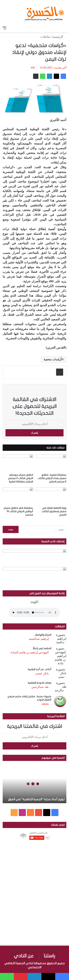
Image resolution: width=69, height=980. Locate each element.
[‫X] (56, 76)
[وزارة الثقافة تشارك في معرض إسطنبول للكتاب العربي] (51, 496)
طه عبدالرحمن (40, 686)
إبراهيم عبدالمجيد (39, 638)
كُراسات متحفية (53, 359)
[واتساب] (42, 76)
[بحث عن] (64, 27)
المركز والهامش (43, 634)
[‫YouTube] (38, 812)
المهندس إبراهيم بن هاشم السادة (30, 652)
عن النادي (24, 955)
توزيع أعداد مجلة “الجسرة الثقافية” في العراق (36, 799)
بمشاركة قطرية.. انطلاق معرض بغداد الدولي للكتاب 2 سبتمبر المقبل (52, 478)
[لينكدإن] (49, 76)
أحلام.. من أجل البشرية (39, 669)
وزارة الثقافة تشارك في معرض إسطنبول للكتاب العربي (54, 511)
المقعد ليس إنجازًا (42, 648)
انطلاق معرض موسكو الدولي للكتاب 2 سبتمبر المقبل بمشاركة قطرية (20, 478)
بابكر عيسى (42, 673)
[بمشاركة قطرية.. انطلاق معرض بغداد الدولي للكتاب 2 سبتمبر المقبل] (51, 462)
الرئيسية (58, 36)
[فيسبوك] (63, 76)
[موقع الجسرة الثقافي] (44, 12)
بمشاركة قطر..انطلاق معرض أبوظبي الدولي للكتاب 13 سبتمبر (18, 511)
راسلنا (49, 955)
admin (45, 703)
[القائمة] (4, 27)
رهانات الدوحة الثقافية (39, 683)
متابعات (45, 36)
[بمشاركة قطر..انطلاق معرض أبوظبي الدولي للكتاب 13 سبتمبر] (18, 496)
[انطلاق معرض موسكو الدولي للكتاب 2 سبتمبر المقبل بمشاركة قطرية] (18, 462)
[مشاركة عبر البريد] (35, 76)
